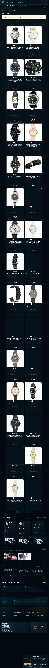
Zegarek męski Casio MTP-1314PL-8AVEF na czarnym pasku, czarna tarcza (33, 112)
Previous (3, 533)
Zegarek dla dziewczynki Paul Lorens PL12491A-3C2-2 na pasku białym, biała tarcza (33, 242)
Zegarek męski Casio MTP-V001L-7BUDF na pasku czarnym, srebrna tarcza (15, 48)
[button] (36, 6)
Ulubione (3, 615)
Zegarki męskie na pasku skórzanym (8, 586)
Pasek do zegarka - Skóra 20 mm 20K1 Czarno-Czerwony (33, 177)
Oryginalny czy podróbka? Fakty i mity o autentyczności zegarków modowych (23, 563)
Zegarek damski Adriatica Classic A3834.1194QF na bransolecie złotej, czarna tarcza (25, 541)
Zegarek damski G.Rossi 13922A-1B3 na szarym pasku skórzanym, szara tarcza (15, 209)
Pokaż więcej (5, 593)
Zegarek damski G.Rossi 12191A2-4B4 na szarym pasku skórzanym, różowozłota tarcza (15, 404)
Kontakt (38, 617)
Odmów (35, 664)
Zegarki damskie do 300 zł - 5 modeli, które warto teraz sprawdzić (10, 563)
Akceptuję (27, 664)
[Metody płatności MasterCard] (35, 629)
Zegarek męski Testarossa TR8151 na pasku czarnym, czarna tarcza (33, 339)
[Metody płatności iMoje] (35, 626)
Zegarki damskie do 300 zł (27, 588)
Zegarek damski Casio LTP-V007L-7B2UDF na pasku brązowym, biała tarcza (15, 112)
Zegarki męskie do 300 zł (18, 586)
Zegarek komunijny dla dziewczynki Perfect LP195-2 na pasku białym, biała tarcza (33, 468)
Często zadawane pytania (29, 612)
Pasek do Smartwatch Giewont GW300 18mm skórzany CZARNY (15, 307)
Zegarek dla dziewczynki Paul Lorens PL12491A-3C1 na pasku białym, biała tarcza (15, 468)
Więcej (10, 575)
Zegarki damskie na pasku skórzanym (8, 588)
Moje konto (28, 2)
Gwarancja (27, 615)
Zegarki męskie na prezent (36, 588)
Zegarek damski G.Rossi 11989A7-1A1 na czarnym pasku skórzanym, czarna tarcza (15, 177)
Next (45, 533)
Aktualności (4, 612)
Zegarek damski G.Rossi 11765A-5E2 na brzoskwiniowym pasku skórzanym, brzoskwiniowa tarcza (33, 145)
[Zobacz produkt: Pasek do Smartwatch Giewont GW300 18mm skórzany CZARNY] (15, 294)
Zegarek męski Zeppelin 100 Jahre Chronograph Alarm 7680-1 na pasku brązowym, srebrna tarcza (15, 242)
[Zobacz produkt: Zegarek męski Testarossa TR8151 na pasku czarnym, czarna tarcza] (33, 326)
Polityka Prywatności (39, 666)
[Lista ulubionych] (23, 26)
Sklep (3, 10)
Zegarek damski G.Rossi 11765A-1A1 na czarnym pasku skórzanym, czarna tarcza (33, 307)
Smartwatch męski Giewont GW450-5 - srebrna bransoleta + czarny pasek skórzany (33, 274)
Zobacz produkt (15, 52)
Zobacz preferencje (43, 664)
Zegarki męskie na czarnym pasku (28, 586)
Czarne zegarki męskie (18, 588)
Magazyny (15, 615)
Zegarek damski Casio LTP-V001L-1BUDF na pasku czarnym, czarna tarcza (33, 404)
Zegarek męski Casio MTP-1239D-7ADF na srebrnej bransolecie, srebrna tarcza (39, 541)
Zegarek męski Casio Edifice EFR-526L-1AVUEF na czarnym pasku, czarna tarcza (15, 145)
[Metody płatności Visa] (42, 629)
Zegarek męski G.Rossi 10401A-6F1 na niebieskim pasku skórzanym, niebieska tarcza (15, 80)
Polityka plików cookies (32, 666)
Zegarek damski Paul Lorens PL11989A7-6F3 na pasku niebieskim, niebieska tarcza (15, 436)
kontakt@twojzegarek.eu (6, 627)
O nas (38, 612)
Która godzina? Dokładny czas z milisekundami (36, 563)
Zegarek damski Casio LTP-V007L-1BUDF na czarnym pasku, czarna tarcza (15, 274)
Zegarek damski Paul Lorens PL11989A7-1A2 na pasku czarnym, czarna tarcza (33, 436)
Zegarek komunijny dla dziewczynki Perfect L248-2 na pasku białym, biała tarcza (33, 501)
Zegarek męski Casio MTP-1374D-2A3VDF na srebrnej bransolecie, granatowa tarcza (12, 541)
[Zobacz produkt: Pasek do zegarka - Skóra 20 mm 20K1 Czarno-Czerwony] (33, 164)
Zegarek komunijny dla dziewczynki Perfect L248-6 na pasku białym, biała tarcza (15, 501)
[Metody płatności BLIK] (42, 626)
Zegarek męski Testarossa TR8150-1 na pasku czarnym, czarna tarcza (33, 209)
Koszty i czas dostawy (17, 612)
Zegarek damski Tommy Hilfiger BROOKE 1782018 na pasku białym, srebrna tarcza (33, 48)
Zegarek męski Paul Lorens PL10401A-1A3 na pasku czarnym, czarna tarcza (15, 339)
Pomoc (34, 2)
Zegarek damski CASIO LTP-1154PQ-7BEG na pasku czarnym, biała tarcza (33, 371)
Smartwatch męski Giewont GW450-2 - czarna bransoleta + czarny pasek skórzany (33, 80)
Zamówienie (40, 2)
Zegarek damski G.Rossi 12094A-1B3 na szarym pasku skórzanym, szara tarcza (15, 371)
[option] (10, 565)
